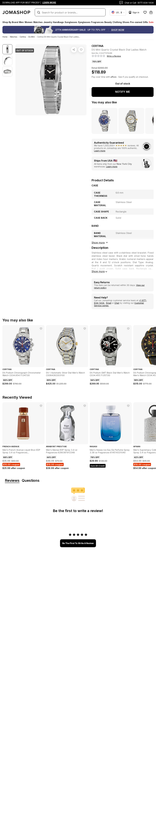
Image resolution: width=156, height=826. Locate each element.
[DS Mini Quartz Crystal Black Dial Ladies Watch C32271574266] (81, 50)
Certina (23, 37)
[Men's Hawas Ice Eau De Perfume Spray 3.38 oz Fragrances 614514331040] (128, 405)
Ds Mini (31, 37)
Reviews (12, 481)
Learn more (99, 150)
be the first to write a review (78, 543)
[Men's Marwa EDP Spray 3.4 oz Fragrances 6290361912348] (84, 405)
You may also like (104, 102)
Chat (116, 303)
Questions (30, 481)
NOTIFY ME (122, 91)
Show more (98, 271)
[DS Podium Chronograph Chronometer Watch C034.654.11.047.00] (41, 328)
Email (108, 303)
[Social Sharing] (74, 50)
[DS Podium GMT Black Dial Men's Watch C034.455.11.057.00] (128, 328)
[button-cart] (151, 12)
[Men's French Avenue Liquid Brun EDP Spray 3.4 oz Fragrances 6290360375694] (41, 405)
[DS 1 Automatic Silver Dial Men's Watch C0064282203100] (84, 328)
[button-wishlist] (145, 12)
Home (4, 37)
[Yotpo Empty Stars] (98, 56)
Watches (13, 37)
